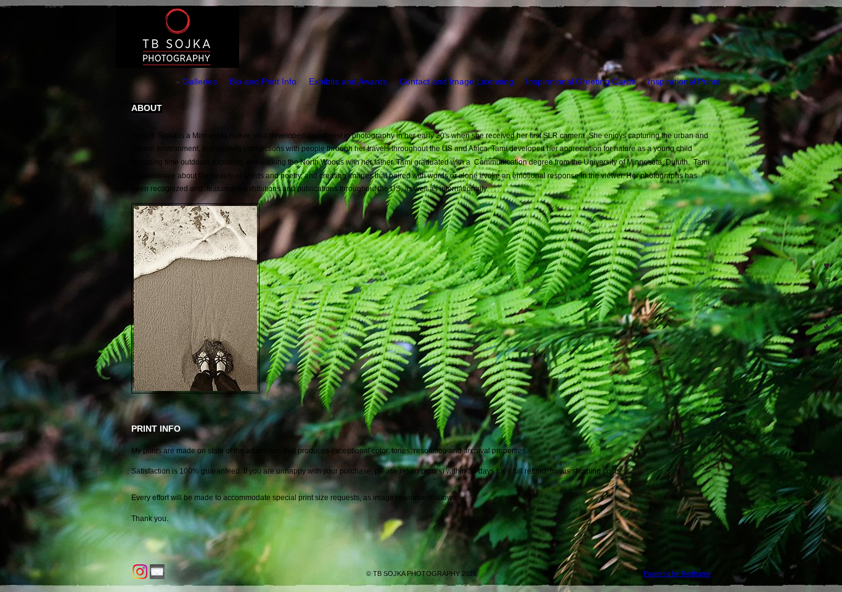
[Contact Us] (157, 571)
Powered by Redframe (677, 573)
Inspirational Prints (684, 81)
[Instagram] (140, 571)
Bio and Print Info (262, 81)
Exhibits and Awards (348, 81)
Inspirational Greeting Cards (581, 81)
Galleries (199, 81)
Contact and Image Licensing (456, 81)
